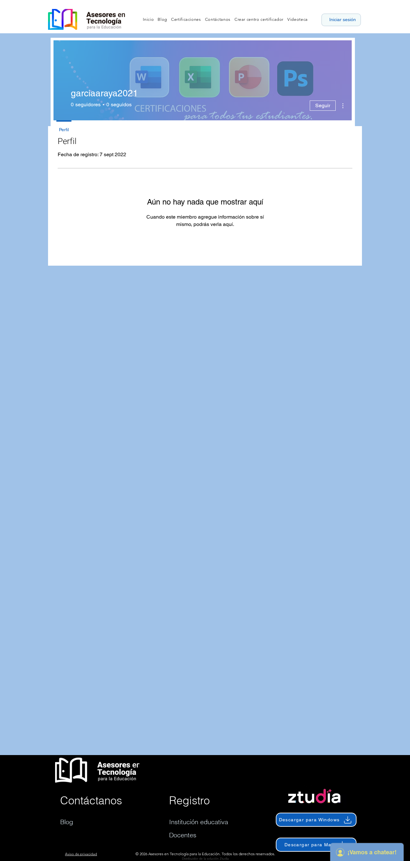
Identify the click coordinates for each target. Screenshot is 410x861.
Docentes (182, 835)
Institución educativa (198, 822)
